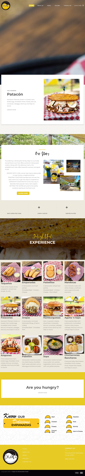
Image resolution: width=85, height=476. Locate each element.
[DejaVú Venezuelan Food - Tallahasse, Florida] (5, 5)
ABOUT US (40, 5)
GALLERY (57, 5)
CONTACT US (67, 5)
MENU (49, 5)
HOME (31, 5)
